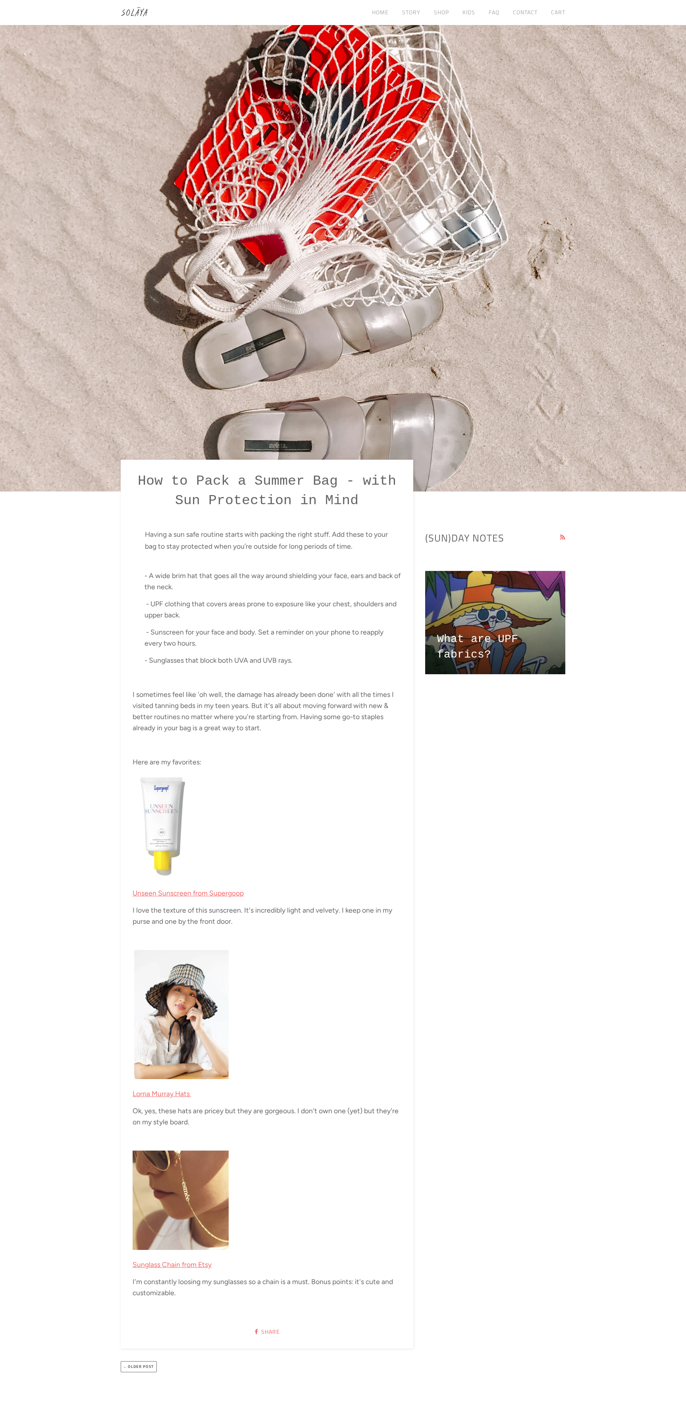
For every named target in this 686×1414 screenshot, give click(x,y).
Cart (558, 12)
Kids (468, 12)
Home (380, 12)
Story (411, 12)
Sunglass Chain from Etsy (172, 1264)
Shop (441, 12)
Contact (525, 12)
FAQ (494, 12)
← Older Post (139, 1367)
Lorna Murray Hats (162, 1093)
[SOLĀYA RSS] (562, 537)
